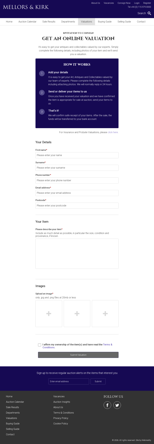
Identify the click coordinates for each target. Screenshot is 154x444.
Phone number (43, 175)
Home (9, 21)
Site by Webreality (143, 440)
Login (137, 3)
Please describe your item (48, 229)
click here (113, 132)
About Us (95, 3)
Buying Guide (105, 21)
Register (147, 3)
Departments (68, 21)
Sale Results (48, 21)
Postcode (40, 200)
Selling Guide (124, 21)
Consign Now (124, 3)
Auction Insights (61, 401)
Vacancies (109, 3)
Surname (40, 162)
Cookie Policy (60, 423)
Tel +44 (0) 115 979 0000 (139, 7)
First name (41, 150)
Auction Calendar (27, 21)
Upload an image (44, 293)
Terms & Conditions (63, 412)
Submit (98, 381)
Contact (141, 21)
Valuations (86, 21)
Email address (43, 187)
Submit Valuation (78, 355)
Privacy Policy (60, 418)
